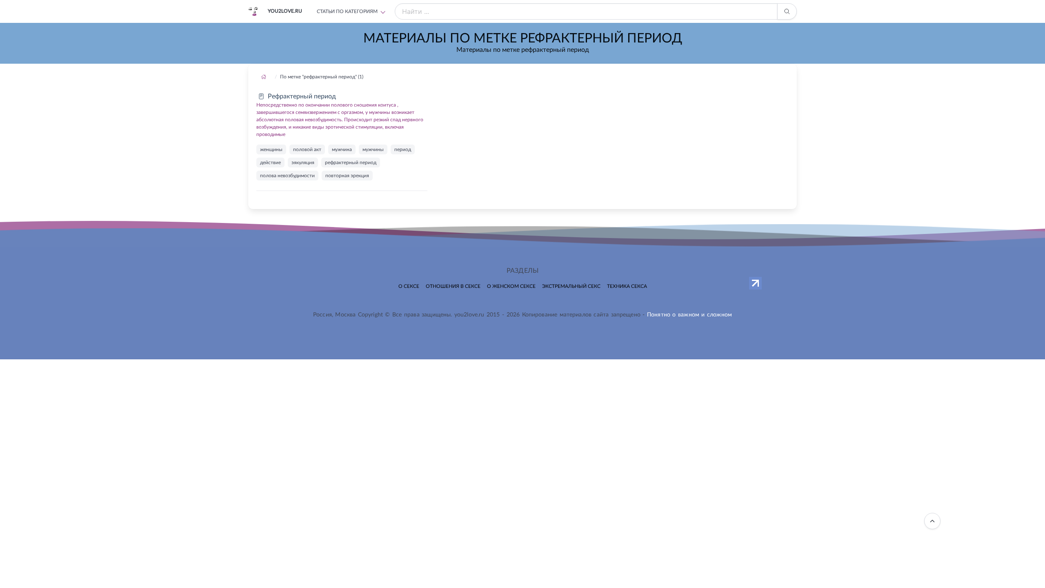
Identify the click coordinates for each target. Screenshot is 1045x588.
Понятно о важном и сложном (689, 315)
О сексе (408, 286)
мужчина (342, 149)
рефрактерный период (350, 162)
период (402, 149)
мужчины (373, 149)
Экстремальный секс (571, 286)
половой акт (307, 149)
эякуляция (302, 162)
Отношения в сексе (453, 286)
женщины (271, 149)
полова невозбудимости (287, 175)
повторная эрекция (347, 175)
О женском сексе (511, 286)
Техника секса (627, 286)
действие (270, 162)
